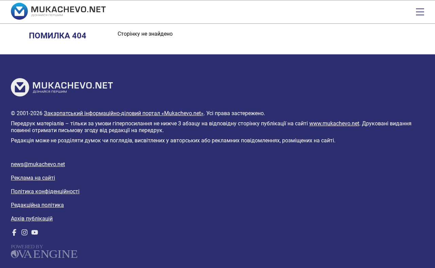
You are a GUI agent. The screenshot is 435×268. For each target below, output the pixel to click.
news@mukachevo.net (38, 164)
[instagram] (24, 234)
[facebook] (14, 234)
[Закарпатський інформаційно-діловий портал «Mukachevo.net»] (58, 12)
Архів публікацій (32, 218)
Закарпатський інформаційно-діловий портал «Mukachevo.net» (124, 113)
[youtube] (34, 234)
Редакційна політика (37, 205)
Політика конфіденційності (45, 191)
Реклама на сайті (33, 178)
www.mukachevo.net (334, 123)
